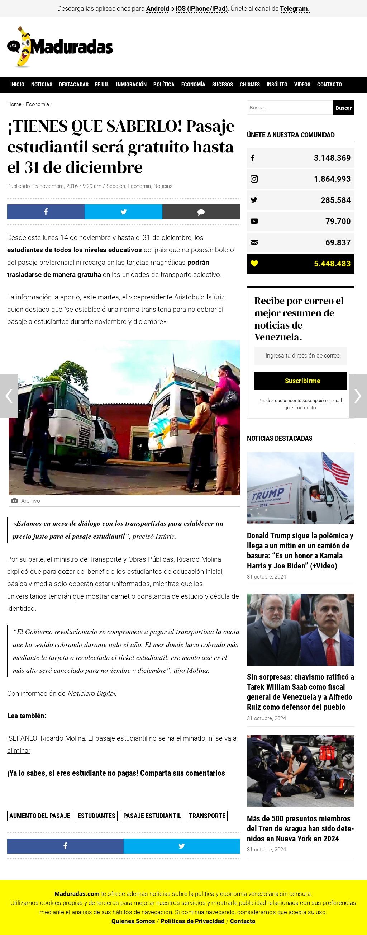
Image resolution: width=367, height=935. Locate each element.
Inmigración (131, 84)
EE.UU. (102, 84)
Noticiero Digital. (91, 693)
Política (164, 84)
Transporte (207, 816)
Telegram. (295, 8)
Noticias (41, 84)
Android (157, 8)
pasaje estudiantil (152, 816)
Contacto (329, 84)
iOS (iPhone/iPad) (202, 8)
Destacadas (74, 84)
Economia (37, 104)
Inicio (17, 84)
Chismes (250, 84)
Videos (302, 84)
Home (14, 104)
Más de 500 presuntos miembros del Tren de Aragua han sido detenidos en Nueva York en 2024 (300, 828)
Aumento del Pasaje (39, 816)
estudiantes (96, 816)
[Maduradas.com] (60, 65)
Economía (193, 84)
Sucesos (222, 84)
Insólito (277, 84)
